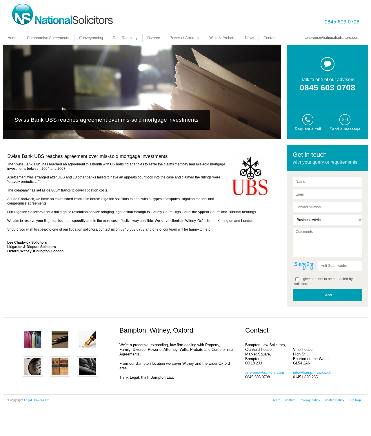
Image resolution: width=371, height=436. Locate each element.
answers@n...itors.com (264, 372)
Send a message (345, 129)
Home (12, 38)
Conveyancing (91, 38)
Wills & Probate (222, 38)
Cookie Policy (334, 400)
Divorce (153, 38)
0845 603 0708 (342, 22)
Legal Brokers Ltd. (37, 400)
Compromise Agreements (48, 38)
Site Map (355, 400)
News (249, 38)
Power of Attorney (184, 38)
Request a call (308, 129)
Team (276, 400)
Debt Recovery (125, 38)
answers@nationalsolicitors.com (332, 37)
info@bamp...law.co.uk (312, 372)
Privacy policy (310, 400)
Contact (270, 38)
